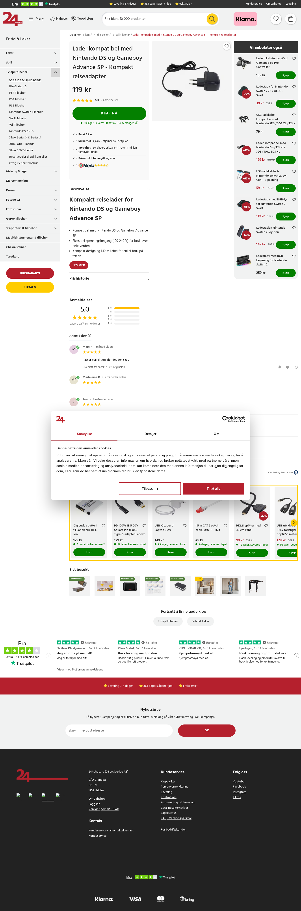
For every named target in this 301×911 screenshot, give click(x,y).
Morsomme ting (17, 180)
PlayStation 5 (17, 86)
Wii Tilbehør (17, 124)
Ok (207, 730)
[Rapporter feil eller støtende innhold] (296, 367)
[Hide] (148, 189)
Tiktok (237, 797)
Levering (166, 792)
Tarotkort (12, 256)
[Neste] (294, 522)
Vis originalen (117, 367)
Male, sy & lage (16, 171)
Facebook (239, 786)
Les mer (79, 265)
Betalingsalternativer (174, 807)
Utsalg (30, 287)
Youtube (238, 781)
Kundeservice (254, 4)
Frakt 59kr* (185, 4)
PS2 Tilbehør (17, 105)
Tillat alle (213, 488)
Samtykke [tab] (84, 434)
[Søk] (212, 18)
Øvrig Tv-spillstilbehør (23, 163)
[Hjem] (12, 19)
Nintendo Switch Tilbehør (26, 112)
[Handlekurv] (290, 18)
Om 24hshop (273, 4)
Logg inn (291, 4)
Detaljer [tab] (151, 434)
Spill (9, 62)
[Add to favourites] (227, 46)
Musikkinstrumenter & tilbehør (27, 237)
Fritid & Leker (18, 39)
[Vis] (148, 278)
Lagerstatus (169, 813)
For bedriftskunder (173, 829)
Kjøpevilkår (168, 781)
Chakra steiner (16, 247)
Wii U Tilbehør (18, 118)
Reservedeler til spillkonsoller (28, 156)
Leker (9, 53)
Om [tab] (216, 434)
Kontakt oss (169, 797)
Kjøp (285, 75)
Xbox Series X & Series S (25, 137)
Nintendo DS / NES (21, 131)
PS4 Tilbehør (17, 92)
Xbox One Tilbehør (21, 144)
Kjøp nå (109, 113)
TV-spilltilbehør (16, 72)
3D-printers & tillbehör (21, 228)
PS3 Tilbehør (17, 99)
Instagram (239, 792)
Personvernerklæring (175, 786)
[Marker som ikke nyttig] (288, 367)
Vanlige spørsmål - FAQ (104, 809)
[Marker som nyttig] (280, 367)
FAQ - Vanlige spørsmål (176, 818)
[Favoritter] (275, 18)
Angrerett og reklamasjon (178, 802)
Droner (10, 190)
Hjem (86, 35)
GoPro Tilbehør (16, 218)
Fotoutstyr (13, 199)
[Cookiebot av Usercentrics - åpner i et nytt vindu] (225, 419)
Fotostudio (13, 209)
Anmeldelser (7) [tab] (80, 335)
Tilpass (147, 488)
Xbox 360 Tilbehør (21, 150)
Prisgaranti (30, 273)
